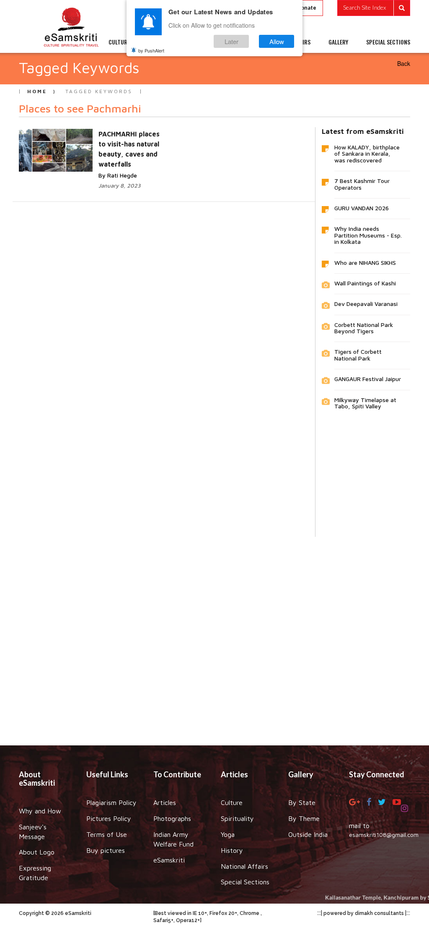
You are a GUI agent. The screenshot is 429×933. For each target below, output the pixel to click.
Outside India (308, 834)
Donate (306, 7)
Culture (232, 802)
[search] (373, 8)
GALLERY (338, 42)
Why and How (40, 811)
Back (403, 63)
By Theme (304, 818)
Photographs (172, 818)
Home (37, 91)
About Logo (36, 852)
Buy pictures (105, 850)
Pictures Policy (108, 818)
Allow (276, 41)
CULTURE (119, 42)
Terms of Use (106, 834)
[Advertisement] (214, 635)
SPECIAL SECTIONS (388, 42)
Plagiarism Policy (111, 802)
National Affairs (244, 866)
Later (231, 41)
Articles (164, 802)
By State (301, 802)
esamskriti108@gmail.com (384, 834)
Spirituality (237, 818)
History (232, 850)
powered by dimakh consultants (363, 913)
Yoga (228, 834)
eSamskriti (169, 860)
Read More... (132, 142)
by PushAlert (151, 50)
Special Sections (245, 882)
